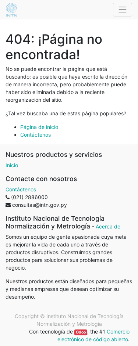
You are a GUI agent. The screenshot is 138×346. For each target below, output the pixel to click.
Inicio (12, 165)
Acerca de (108, 226)
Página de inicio (39, 127)
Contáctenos (35, 134)
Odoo (81, 332)
